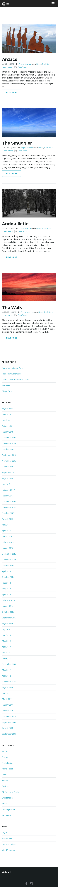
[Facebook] (26, 883)
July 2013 (6, 629)
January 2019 (7, 432)
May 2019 (6, 414)
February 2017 (8, 490)
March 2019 (7, 420)
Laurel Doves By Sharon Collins (15, 379)
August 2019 (7, 408)
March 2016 (7, 536)
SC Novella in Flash (10, 792)
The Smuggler (17, 143)
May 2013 (6, 641)
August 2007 (7, 728)
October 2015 (8, 565)
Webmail (6, 872)
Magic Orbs (7, 391)
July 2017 (6, 484)
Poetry (5, 780)
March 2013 (7, 652)
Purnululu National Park (12, 368)
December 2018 (9, 437)
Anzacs (9, 59)
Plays (4, 774)
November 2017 (9, 461)
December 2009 (9, 716)
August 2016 (7, 519)
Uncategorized (8, 809)
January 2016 (7, 548)
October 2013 (8, 612)
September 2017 (9, 472)
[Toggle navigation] (53, 3)
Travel (4, 803)
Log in (4, 832)
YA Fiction (6, 815)
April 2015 (6, 571)
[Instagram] (31, 883)
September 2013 (9, 617)
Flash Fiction (47, 64)
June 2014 (6, 583)
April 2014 (6, 594)
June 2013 (6, 635)
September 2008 (9, 722)
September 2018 (9, 455)
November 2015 (9, 559)
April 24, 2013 (8, 228)
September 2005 (9, 734)
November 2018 (9, 443)
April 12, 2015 (8, 64)
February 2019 (8, 426)
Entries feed (7, 838)
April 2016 (6, 530)
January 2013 (7, 658)
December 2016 (9, 501)
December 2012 (9, 664)
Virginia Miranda (25, 64)
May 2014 (6, 588)
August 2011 (7, 687)
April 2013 (6, 646)
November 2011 (9, 681)
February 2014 (8, 600)
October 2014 (8, 577)
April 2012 (6, 676)
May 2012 (6, 670)
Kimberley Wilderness (11, 373)
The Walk (12, 307)
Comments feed (9, 844)
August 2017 (7, 478)
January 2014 (7, 606)
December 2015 (9, 554)
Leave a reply (8, 67)
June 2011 (6, 693)
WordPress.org (8, 850)
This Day (6, 385)
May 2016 (6, 524)
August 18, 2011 (9, 312)
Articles (5, 751)
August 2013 (7, 623)
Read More (11, 93)
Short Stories (7, 797)
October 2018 (8, 449)
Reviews (5, 786)
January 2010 (7, 710)
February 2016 (8, 542)
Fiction (38, 64)
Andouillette (15, 223)
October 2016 (8, 513)
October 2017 (8, 466)
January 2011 (7, 705)
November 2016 (9, 507)
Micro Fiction (7, 768)
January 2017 (7, 495)
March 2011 (7, 699)
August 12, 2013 (9, 148)
